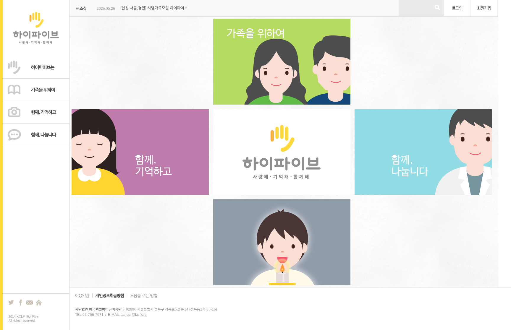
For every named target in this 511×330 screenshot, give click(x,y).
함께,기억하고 (153, 165)
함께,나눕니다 (410, 165)
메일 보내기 (29, 302)
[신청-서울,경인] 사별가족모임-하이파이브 (154, 8)
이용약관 (82, 295)
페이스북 (20, 302)
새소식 (81, 8)
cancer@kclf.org (134, 315)
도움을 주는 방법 (143, 295)
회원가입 (484, 8)
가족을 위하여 (256, 33)
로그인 (457, 8)
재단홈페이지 (39, 302)
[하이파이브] (36, 42)
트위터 (11, 302)
